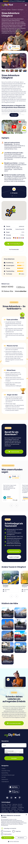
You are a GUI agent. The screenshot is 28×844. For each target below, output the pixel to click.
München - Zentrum (6, 804)
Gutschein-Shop (6, 770)
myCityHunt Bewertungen (8, 775)
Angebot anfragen (14, 557)
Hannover (19, 809)
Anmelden (14, 758)
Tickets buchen (15, 451)
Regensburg (5, 810)
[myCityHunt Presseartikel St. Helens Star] (7, 291)
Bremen (12, 812)
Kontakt (4, 777)
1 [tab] (12, 195)
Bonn (9, 809)
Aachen (11, 810)
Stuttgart (4, 809)
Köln (10, 806)
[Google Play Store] (14, 791)
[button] (14, 841)
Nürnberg (20, 806)
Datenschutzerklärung (14, 754)
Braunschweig (5, 812)
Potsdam (21, 810)
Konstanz (17, 812)
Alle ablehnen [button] (21, 837)
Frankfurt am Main (6, 807)
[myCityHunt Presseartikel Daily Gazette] (20, 287)
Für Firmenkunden (14, 249)
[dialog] (14, 828)
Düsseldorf (14, 807)
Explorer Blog (5, 772)
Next (16, 505)
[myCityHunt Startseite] (9, 5)
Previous (11, 505)
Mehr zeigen (14, 115)
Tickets (3, 768)
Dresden (16, 810)
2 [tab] (14, 195)
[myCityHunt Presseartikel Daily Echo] (7, 286)
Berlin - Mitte (5, 806)
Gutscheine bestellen (15, 723)
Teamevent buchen (14, 551)
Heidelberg (21, 807)
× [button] (26, 814)
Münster (14, 806)
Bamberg (13, 809)
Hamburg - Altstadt (17, 804)
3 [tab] (16, 195)
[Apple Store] (14, 786)
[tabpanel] (14, 190)
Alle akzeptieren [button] (7, 837)
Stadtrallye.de (5, 781)
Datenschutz (5, 779)
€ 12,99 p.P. (15, 243)
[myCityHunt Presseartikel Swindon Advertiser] (20, 291)
